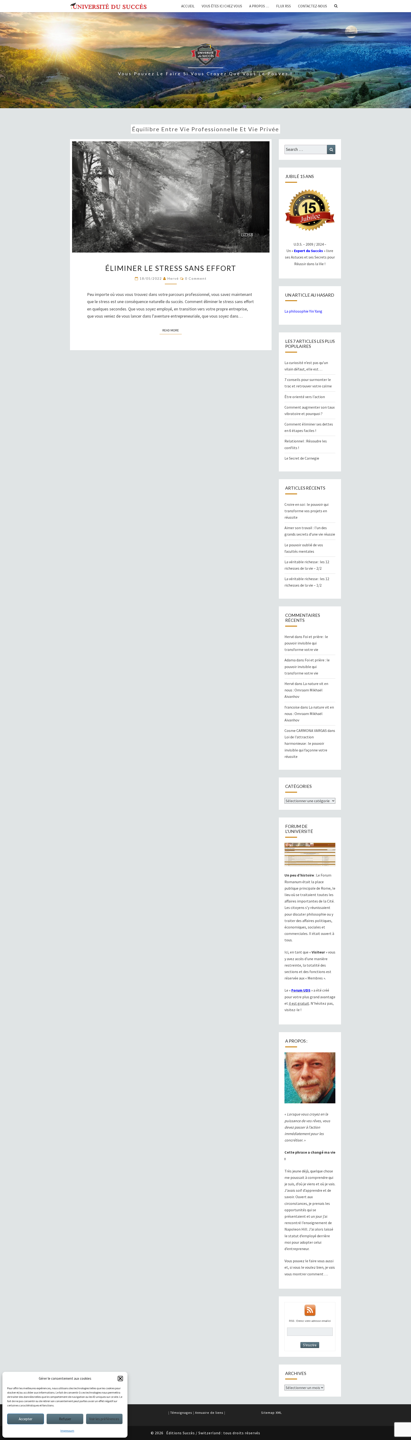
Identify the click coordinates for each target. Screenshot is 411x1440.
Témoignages (181, 1412)
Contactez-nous (312, 6)
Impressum (67, 1430)
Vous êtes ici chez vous (222, 6)
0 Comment (196, 278)
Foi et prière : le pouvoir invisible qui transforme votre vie (306, 643)
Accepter (25, 1419)
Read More (172, 330)
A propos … (259, 6)
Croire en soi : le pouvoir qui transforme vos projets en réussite (306, 511)
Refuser (65, 1419)
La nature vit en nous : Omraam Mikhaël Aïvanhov (306, 690)
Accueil (188, 6)
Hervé (173, 278)
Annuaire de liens (209, 1412)
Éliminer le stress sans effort (170, 268)
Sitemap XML (271, 1412)
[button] (120, 1378)
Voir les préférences (104, 1419)
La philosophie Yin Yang (303, 311)
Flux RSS (283, 6)
